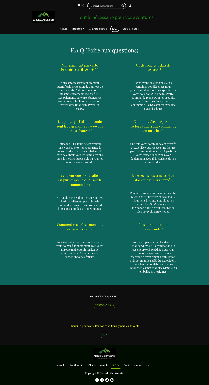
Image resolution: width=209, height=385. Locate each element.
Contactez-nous (104, 305)
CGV (104, 335)
